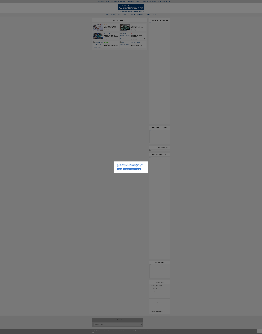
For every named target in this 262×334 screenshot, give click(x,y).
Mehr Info (138, 169)
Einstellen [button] (133, 169)
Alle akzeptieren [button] (126, 169)
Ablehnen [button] (120, 169)
